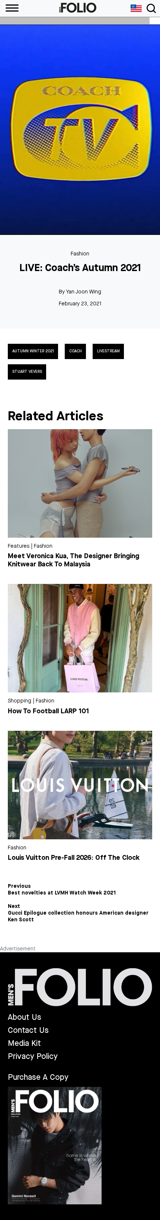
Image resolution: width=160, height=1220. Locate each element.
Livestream (108, 351)
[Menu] (9, 8)
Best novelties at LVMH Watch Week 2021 (62, 893)
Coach (75, 351)
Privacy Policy (33, 1056)
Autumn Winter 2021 (33, 351)
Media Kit (24, 1043)
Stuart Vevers (27, 371)
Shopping (19, 700)
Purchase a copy (38, 1077)
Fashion (80, 253)
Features (18, 546)
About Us (24, 1017)
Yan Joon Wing (83, 291)
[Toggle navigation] (151, 8)
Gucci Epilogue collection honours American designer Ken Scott (78, 916)
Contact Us (28, 1030)
